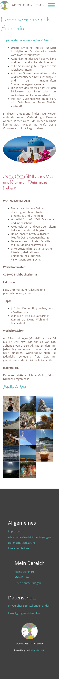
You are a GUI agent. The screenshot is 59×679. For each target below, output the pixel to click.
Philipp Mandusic (37, 650)
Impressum (15, 531)
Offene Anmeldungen (28, 583)
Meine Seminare (25, 572)
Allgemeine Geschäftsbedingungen (29, 537)
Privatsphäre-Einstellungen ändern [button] (29, 605)
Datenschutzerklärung (22, 543)
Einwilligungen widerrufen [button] (24, 613)
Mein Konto (22, 577)
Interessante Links (19, 548)
